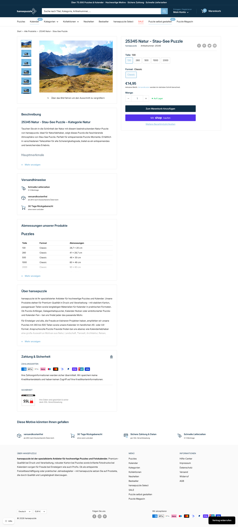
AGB (182, 481)
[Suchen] (164, 11)
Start (19, 31)
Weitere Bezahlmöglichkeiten (160, 124)
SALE (141, 21)
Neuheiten (89, 21)
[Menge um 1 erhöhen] (146, 98)
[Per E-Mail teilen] (215, 46)
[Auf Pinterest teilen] (204, 46)
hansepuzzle (131, 46)
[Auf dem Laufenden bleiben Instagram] (100, 516)
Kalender (34, 21)
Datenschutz (186, 467)
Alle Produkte (30, 31)
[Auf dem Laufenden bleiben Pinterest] (105, 516)
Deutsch (22, 511)
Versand (184, 472)
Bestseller (104, 21)
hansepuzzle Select (123, 21)
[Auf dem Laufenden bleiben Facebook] (94, 516)
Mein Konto (179, 12)
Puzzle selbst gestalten (160, 21)
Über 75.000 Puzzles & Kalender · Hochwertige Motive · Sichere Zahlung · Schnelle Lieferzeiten (119, 2)
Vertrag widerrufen (221, 520)
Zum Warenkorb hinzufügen (160, 108)
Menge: (129, 92)
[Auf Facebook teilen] (199, 46)
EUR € (37, 511)
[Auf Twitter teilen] (209, 46)
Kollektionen (69, 21)
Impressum (185, 463)
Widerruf (184, 476)
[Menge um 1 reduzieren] (128, 98)
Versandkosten (144, 87)
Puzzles (21, 21)
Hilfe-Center (186, 458)
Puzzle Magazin (185, 21)
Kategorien (49, 21)
